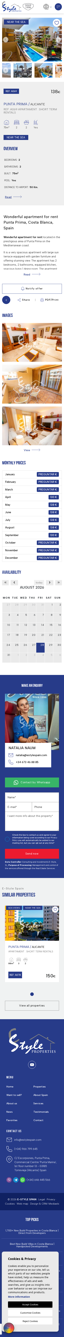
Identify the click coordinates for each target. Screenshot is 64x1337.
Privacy (51, 1199)
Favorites (11, 1120)
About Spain (40, 1095)
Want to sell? (14, 1095)
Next (58, 39)
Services (38, 1103)
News (9, 1111)
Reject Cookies (30, 1321)
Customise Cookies (30, 1312)
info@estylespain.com (27, 1139)
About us (11, 1103)
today (39, 582)
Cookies (10, 1203)
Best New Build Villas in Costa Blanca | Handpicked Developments (32, 1245)
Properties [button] (39, 1086)
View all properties (32, 1005)
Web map (22, 1203)
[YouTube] (32, 1065)
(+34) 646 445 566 (38, 1179)
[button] (32, 450)
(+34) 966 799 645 (26, 1149)
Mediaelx (54, 1203)
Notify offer (34, 288)
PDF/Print (52, 299)
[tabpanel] (32, 944)
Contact (38, 1120)
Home (9, 1086)
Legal (41, 1199)
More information (19, 1296)
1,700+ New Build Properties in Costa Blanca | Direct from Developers (32, 1231)
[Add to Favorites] (57, 23)
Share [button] (26, 299)
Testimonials (41, 1111)
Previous (5, 39)
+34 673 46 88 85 (27, 762)
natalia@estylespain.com (31, 755)
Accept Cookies (30, 1304)
